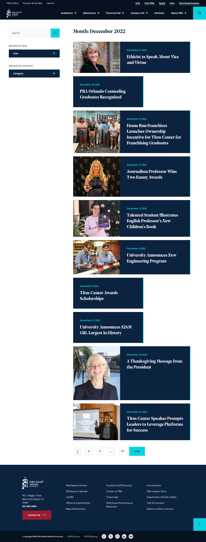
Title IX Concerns (155, 503)
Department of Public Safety (161, 497)
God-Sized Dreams (189, 3)
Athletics (159, 13)
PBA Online (12, 3)
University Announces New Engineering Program (151, 258)
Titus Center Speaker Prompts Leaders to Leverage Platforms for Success (155, 425)
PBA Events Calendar (77, 491)
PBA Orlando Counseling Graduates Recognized (103, 94)
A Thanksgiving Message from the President (154, 364)
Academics (69, 13)
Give (172, 3)
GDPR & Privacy (74, 536)
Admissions (92, 13)
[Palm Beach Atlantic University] (33, 482)
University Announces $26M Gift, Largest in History (106, 330)
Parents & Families (32, 3)
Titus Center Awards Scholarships (99, 296)
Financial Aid (115, 13)
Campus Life (140, 13)
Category (18, 73)
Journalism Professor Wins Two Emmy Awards (152, 175)
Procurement (154, 485)
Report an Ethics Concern (160, 508)
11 (122, 451)
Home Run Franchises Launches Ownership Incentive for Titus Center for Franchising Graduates (154, 135)
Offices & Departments (78, 503)
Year (15, 53)
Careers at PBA (114, 491)
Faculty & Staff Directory (119, 485)
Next (137, 451)
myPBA (69, 497)
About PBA (179, 13)
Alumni (50, 3)
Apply (162, 3)
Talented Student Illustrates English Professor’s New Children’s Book (152, 221)
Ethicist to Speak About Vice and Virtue (153, 60)
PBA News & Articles (76, 485)
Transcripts (112, 497)
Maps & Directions (75, 508)
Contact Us (34, 515)
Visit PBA (149, 3)
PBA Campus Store (156, 491)
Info (138, 3)
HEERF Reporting (90, 536)
